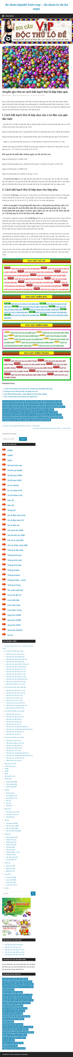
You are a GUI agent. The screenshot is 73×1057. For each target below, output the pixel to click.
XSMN (10, 455)
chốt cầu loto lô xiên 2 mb (14, 695)
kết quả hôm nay (14, 465)
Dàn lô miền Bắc (18, 1019)
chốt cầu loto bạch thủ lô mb (15, 662)
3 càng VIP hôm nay (9, 984)
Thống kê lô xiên (14, 560)
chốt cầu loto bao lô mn (13, 740)
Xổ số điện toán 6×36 (12, 812)
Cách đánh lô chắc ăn (31, 404)
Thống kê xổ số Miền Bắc (54, 417)
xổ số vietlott (13, 485)
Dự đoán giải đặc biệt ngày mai (13, 1024)
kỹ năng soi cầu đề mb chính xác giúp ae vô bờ (21, 391)
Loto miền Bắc (13, 600)
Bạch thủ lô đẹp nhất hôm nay (12, 995)
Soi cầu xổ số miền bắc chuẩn (14, 651)
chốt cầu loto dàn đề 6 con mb (15, 671)
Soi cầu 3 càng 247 (20, 1035)
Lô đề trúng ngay (10, 766)
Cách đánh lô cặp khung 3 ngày (13, 404)
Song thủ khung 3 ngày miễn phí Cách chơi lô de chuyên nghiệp (23, 415)
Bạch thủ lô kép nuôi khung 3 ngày (14, 401)
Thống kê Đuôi (13, 575)
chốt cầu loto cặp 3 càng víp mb (16, 667)
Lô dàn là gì (18, 1032)
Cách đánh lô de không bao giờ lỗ (51, 404)
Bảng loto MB (10, 866)
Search (23, 439)
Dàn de (20, 1005)
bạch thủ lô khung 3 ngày (53, 401)
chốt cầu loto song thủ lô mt (15, 732)
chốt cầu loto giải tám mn (14, 748)
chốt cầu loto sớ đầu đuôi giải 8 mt (17, 727)
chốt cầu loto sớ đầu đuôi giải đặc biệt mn (19, 755)
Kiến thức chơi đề (10, 764)
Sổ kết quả (8, 778)
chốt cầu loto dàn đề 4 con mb (15, 669)
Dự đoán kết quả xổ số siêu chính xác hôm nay (18, 1027)
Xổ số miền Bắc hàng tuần (11, 420)
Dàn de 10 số (23, 1008)
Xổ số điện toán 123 (15, 520)
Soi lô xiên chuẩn (8, 1040)
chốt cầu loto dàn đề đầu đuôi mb (16, 679)
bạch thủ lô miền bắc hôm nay (12, 992)
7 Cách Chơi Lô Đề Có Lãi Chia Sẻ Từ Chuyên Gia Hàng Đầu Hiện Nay (28, 389)
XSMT (9, 460)
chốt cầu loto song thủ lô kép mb (16, 705)
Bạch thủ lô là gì (8, 989)
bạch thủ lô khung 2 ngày (35, 401)
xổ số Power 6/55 (14, 495)
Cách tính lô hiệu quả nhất (36, 407)
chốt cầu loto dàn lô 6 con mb (15, 690)
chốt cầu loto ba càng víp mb (15, 654)
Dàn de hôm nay (8, 1013)
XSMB (9, 450)
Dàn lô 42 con (7, 1019)
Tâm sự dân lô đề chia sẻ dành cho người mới (20, 397)
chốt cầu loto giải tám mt (14, 722)
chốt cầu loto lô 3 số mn (13, 750)
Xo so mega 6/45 (14, 490)
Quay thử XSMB (14, 615)
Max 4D (10, 505)
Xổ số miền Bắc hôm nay (42, 420)
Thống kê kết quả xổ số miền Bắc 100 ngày (32, 417)
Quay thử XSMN (14, 620)
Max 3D (10, 500)
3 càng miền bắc (22, 979)
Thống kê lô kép (14, 565)
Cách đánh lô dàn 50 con (25, 1000)
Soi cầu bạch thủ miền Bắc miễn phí (14, 1037)
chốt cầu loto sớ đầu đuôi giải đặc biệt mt (19, 729)
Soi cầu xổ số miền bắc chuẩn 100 (15, 687)
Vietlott (7, 790)
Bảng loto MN (10, 868)
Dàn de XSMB (18, 1013)
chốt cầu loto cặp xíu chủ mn (15, 743)
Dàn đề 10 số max (8, 1021)
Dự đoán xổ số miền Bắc (25, 409)
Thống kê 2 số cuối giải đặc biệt (13, 1043)
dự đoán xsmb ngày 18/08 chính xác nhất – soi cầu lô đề (21, 426)
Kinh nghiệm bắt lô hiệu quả (44, 409)
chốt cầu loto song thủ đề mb (15, 703)
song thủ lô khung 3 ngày (53, 415)
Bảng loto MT (10, 871)
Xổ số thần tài (13, 525)
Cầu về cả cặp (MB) (15, 540)
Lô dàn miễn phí (28, 1032)
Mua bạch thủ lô (8, 1035)
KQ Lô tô (7, 863)
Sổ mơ (10, 635)
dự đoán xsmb (7, 1029)
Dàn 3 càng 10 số (25, 1003)
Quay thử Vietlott (14, 630)
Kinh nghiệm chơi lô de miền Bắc (13, 412)
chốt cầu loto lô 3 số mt (13, 724)
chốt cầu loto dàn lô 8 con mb (15, 693)
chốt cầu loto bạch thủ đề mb (15, 657)
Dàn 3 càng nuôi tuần (10, 1005)
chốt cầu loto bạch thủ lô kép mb (16, 659)
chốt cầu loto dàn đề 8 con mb (15, 674)
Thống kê (11, 510)
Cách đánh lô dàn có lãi (10, 1003)
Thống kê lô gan (14, 555)
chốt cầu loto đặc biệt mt (14, 719)
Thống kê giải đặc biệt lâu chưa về (14, 1048)
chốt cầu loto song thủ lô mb (15, 708)
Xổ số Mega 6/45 (11, 796)
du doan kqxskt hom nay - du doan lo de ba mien (29, 95)
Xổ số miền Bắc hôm (27, 420)
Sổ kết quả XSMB (14, 470)
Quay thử (7, 874)
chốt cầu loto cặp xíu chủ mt (15, 717)
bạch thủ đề (28, 995)
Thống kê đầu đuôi (15, 550)
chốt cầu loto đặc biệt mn (14, 745)
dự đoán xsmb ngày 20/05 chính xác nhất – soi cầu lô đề (51, 428)
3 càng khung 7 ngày (9, 979)
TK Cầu (7, 820)
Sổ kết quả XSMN (14, 475)
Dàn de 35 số (20, 1011)
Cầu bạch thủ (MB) (15, 530)
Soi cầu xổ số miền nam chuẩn (14, 737)
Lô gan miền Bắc (30, 412)
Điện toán (8, 809)
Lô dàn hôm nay (8, 1032)
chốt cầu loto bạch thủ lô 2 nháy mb (17, 664)
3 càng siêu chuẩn (26, 981)
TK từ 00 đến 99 (14, 595)
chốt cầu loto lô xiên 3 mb (14, 698)
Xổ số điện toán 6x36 (16, 515)
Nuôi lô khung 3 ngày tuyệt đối (47, 412)
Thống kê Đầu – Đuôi (16, 580)
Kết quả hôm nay (10, 776)
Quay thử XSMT (14, 625)
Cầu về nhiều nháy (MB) (17, 545)
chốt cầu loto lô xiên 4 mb (14, 700)
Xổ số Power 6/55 (11, 798)
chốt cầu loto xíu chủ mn (13, 760)
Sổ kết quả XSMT (14, 480)
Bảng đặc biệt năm (9, 997)
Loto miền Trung (14, 610)
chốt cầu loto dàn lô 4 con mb (15, 684)
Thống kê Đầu (13, 570)
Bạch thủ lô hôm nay (9, 987)
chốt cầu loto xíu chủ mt (13, 734)
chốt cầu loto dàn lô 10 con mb (16, 681)
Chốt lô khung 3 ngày (9, 409)
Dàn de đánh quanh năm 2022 (12, 1016)
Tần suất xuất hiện (15, 590)
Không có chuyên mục (21, 1029)
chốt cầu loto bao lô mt (13, 714)
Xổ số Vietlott (10, 793)
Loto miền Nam (14, 605)
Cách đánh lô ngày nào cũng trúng (14, 407)
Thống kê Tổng (14, 585)
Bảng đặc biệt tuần (9, 1000)
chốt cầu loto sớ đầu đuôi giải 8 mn (17, 753)
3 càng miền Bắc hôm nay (11, 981)
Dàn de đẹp (26, 1016)
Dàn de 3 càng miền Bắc (10, 1008)
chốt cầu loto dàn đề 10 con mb (16, 676)
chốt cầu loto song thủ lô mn (15, 758)
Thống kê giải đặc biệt (10, 417)
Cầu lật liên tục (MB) (16, 535)
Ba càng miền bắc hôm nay (24, 984)
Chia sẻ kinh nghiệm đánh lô (55, 407)
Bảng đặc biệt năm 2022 (23, 997)
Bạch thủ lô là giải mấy (25, 987)
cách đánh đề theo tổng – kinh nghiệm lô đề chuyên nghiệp (25, 394)
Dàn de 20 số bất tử (9, 1011)
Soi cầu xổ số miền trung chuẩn (15, 711)
